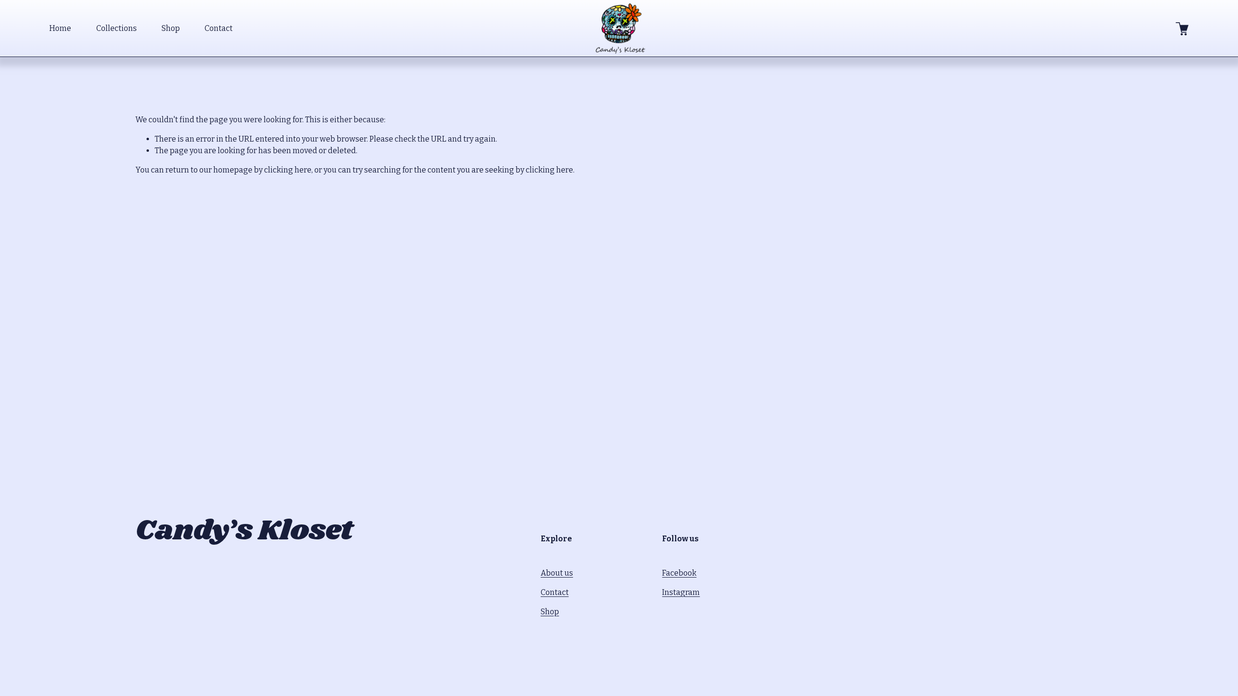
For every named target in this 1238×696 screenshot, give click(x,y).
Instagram (681, 592)
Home (60, 28)
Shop (171, 28)
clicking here (287, 169)
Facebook (679, 573)
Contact (219, 28)
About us (557, 573)
